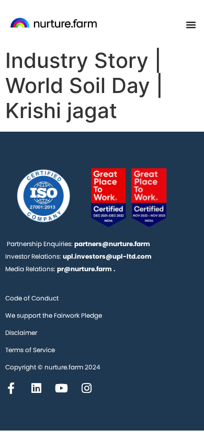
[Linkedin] (36, 388)
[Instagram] (86, 388)
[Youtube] (61, 388)
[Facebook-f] (11, 388)
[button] (191, 24)
